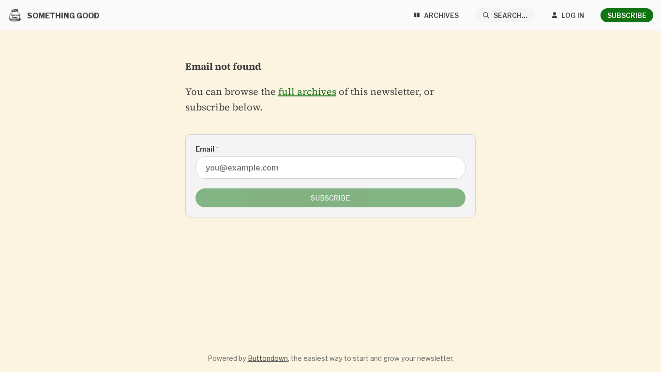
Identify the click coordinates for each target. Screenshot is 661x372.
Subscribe (626, 15)
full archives (307, 91)
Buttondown (268, 358)
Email (206, 149)
